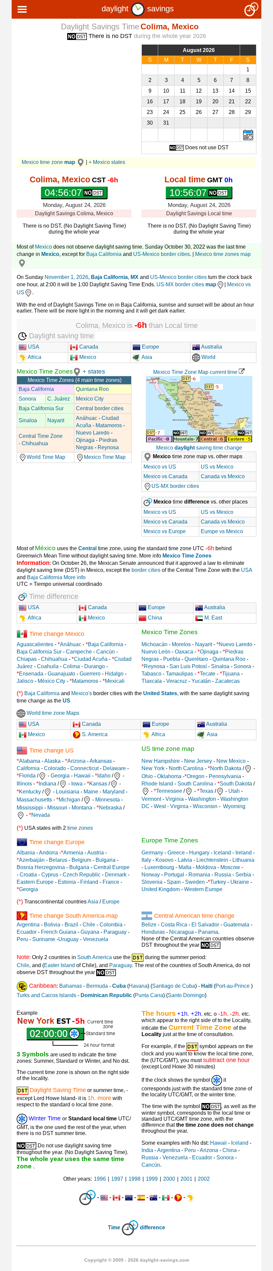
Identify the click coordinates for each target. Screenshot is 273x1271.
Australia (211, 347)
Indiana (47, 783)
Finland (89, 882)
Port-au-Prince (232, 986)
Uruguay (68, 939)
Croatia (28, 874)
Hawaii (82, 775)
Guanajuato (61, 673)
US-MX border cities (186, 284)
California (28, 768)
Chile (89, 924)
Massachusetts (34, 799)
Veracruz (176, 681)
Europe (149, 347)
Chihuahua (54, 659)
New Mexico (231, 761)
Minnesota (107, 799)
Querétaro (196, 659)
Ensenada (31, 673)
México (45, 548)
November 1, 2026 (66, 277)
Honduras (153, 932)
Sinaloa (28, 420)
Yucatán (201, 681)
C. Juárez (58, 399)
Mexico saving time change (199, 448)
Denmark (116, 874)
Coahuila (48, 666)
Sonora (27, 399)
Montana (82, 807)
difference (152, 1227)
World (207, 357)
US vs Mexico (217, 467)
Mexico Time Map (105, 457)
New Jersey (198, 761)
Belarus (58, 860)
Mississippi (30, 807)
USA (33, 347)
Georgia (60, 775)
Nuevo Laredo (93, 433)
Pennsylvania (225, 776)
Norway (150, 874)
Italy (146, 860)
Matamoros (109, 425)
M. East (212, 618)
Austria (95, 852)
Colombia (111, 924)
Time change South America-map (73, 915)
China (154, 618)
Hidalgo (114, 673)
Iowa (77, 783)
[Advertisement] (74, 91)
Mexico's (81, 693)
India (147, 1150)
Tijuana (231, 673)
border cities (146, 570)
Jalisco (25, 681)
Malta (184, 867)
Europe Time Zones (169, 840)
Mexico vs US (159, 467)
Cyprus (49, 874)
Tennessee (169, 791)
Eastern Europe (35, 882)
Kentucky (30, 791)
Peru (22, 939)
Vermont (151, 799)
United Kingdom (160, 889)
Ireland (243, 852)
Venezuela (95, 939)
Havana (138, 986)
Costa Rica (174, 924)
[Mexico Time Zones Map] (77, 371)
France (111, 882)
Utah (234, 791)
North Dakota (225, 768)
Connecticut (84, 768)
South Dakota (236, 783)
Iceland (222, 852)
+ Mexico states (107, 162)
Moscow (230, 867)
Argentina (28, 924)
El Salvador (205, 924)
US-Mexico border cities (161, 254)
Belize (148, 924)
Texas (206, 791)
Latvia (185, 860)
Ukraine (239, 882)
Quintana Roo (92, 389)
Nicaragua (181, 932)
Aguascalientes (35, 644)
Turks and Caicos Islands (46, 995)
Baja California (104, 254)
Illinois (24, 783)
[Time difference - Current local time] (87, 1197)
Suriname (43, 939)
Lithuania (243, 860)
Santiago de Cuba (173, 986)
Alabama (29, 761)
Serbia (243, 874)
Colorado (55, 768)
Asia (146, 357)
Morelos (181, 644)
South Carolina (195, 783)
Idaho (104, 775)
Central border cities (100, 408)
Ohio (147, 776)
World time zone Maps (52, 713)
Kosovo (164, 860)
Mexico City (90, 399)
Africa (34, 357)
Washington (202, 799)
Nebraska (110, 807)
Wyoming (234, 806)
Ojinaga (85, 440)
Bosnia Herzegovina (41, 867)
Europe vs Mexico (222, 531)
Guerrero (90, 673)
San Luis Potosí (188, 666)
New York (152, 768)
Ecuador (27, 932)
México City (51, 681)
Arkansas (101, 761)
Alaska (52, 761)
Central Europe (112, 867)
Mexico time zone (48, 162)
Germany (152, 852)
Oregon (195, 776)
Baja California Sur (41, 408)
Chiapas (27, 659)
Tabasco (151, 673)
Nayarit (55, 420)
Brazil (71, 924)
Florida (27, 775)
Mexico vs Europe (164, 531)
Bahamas (70, 986)
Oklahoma (169, 776)
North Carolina (186, 768)
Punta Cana (149, 995)
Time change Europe (57, 842)
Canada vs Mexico (223, 476)
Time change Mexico (56, 634)
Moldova (206, 867)
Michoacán (154, 644)
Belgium (81, 860)
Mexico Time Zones (45, 371)
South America (94, 957)
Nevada (40, 815)
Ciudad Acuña (91, 659)
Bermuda (97, 986)
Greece (176, 852)
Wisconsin (205, 806)
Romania (199, 874)
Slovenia (151, 882)
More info (75, 577)
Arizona (76, 761)
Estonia (67, 882)
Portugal (174, 874)
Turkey (218, 882)
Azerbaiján (32, 860)
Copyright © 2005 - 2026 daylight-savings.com (136, 1260)
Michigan (69, 799)
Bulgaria (106, 860)
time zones (80, 828)
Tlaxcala (151, 681)
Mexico (43, 247)
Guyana (90, 932)
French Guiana (58, 932)
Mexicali (115, 681)
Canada (88, 347)
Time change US (51, 750)
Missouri (57, 807)
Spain (174, 882)
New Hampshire (160, 761)
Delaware (114, 768)
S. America (94, 734)
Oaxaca (184, 651)
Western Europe (203, 889)
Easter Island (59, 965)
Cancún (105, 651)
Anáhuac (86, 418)
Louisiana (67, 791)
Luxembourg (159, 867)
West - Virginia (171, 806)
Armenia (73, 852)
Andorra (48, 852)
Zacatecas (227, 681)
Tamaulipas (179, 673)
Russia (222, 874)
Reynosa (108, 447)
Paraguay (115, 932)
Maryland (114, 791)
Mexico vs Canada (165, 476)
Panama (208, 932)
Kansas (98, 783)
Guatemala (236, 924)
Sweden (195, 882)
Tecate (207, 673)
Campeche (79, 651)
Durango (94, 666)
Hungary (199, 852)
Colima (71, 666)
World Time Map (46, 457)
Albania (26, 852)
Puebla (171, 659)
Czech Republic (82, 874)
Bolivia (52, 924)
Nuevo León (155, 651)
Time (114, 1227)
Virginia (174, 799)
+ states (94, 371)
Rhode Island (157, 783)
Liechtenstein (212, 860)
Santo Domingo (186, 995)
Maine (91, 791)
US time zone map (167, 748)
